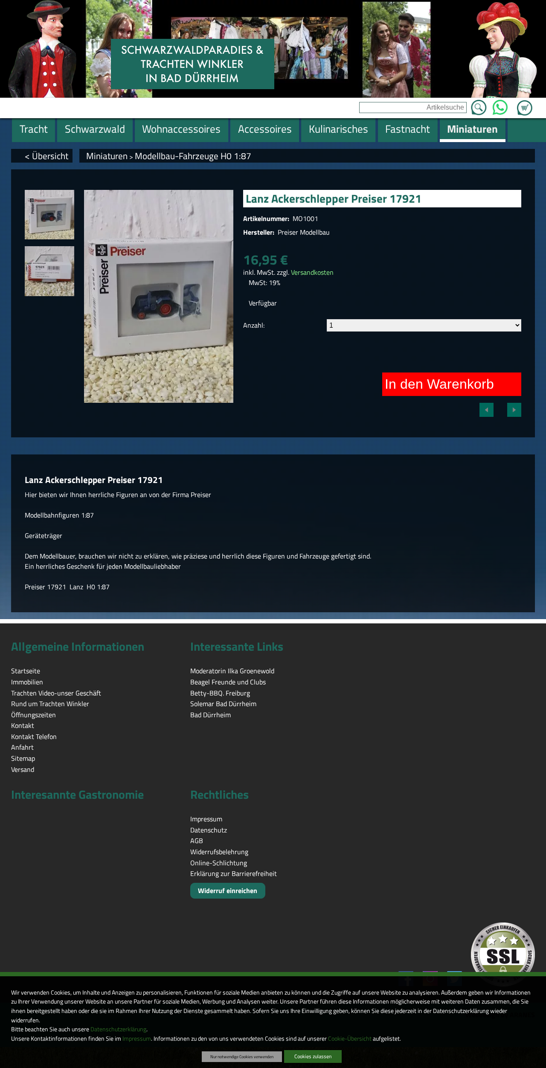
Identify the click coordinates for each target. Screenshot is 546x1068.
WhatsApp (500, 105)
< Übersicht (46, 156)
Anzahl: (253, 325)
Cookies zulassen (312, 1056)
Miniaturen (107, 156)
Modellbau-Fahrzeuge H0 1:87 (193, 156)
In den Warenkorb (439, 384)
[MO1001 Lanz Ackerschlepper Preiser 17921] (49, 214)
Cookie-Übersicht (350, 1038)
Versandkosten (312, 272)
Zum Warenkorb (524, 103)
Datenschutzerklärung (118, 1029)
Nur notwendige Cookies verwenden (241, 1056)
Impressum (136, 1038)
